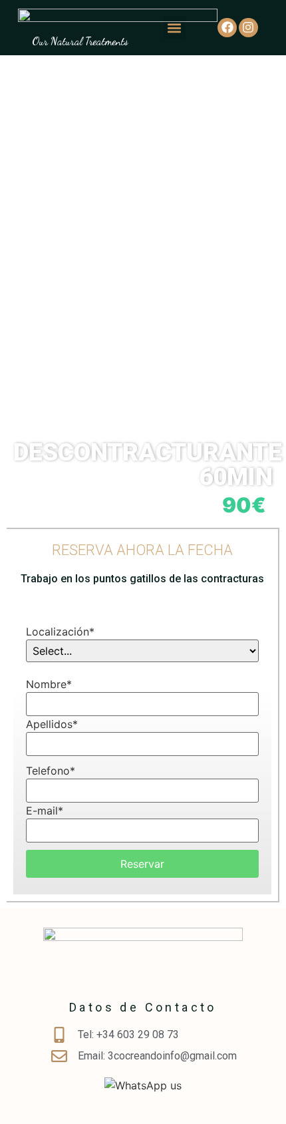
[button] (175, 28)
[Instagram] (248, 27)
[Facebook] (227, 27)
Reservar (142, 863)
